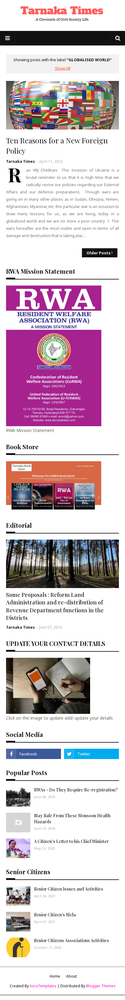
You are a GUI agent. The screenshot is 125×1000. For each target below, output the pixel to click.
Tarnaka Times (20, 161)
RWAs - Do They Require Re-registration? (76, 790)
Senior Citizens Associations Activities (71, 940)
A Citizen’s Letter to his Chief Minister (71, 841)
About (71, 976)
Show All (62, 68)
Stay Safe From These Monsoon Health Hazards (72, 818)
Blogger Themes (101, 985)
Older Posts (98, 253)
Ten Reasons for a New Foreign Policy (57, 145)
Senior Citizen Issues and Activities (68, 889)
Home (55, 976)
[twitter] (91, 754)
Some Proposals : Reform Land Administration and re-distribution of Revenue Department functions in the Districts (55, 606)
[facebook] (33, 754)
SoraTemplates (43, 985)
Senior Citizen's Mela (55, 915)
